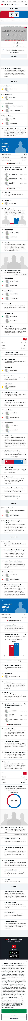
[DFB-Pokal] (18, 1)
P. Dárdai (21, 43)
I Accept (13, 1011)
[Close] (26, 961)
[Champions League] (22, 1)
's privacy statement (10, 40)
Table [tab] (25, 20)
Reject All (14, 1015)
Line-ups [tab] (13, 20)
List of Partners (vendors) (7, 1007)
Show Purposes (14, 1018)
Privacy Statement (9, 997)
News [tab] (7, 20)
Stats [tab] (19, 20)
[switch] (8, 35)
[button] (26, 5)
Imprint (15, 997)
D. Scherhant (22, 46)
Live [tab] (2, 20)
